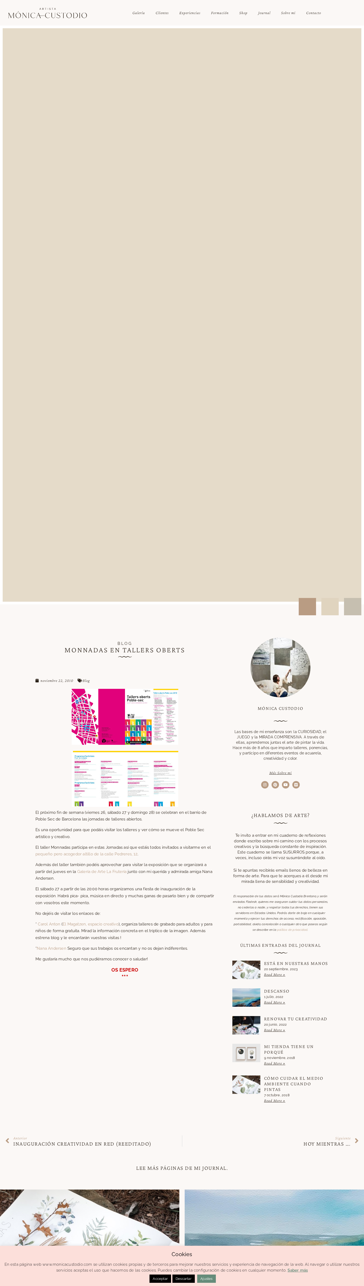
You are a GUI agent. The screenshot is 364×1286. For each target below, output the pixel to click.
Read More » (274, 974)
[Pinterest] (275, 784)
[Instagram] (265, 784)
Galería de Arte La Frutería (102, 871)
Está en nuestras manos (296, 963)
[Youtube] (285, 784)
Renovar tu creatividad (295, 1018)
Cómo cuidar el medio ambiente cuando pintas (293, 1083)
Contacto (313, 13)
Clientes (162, 13)
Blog (86, 680)
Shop (243, 13)
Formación (220, 13)
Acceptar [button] (160, 1279)
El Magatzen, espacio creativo (91, 924)
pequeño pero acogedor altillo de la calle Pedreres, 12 (86, 854)
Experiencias (189, 13)
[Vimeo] (296, 784)
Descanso (277, 991)
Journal (264, 13)
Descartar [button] (184, 1279)
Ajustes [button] (206, 1279)
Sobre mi (288, 13)
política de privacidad (292, 930)
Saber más (298, 1270)
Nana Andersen (51, 948)
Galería (138, 13)
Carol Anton (49, 924)
